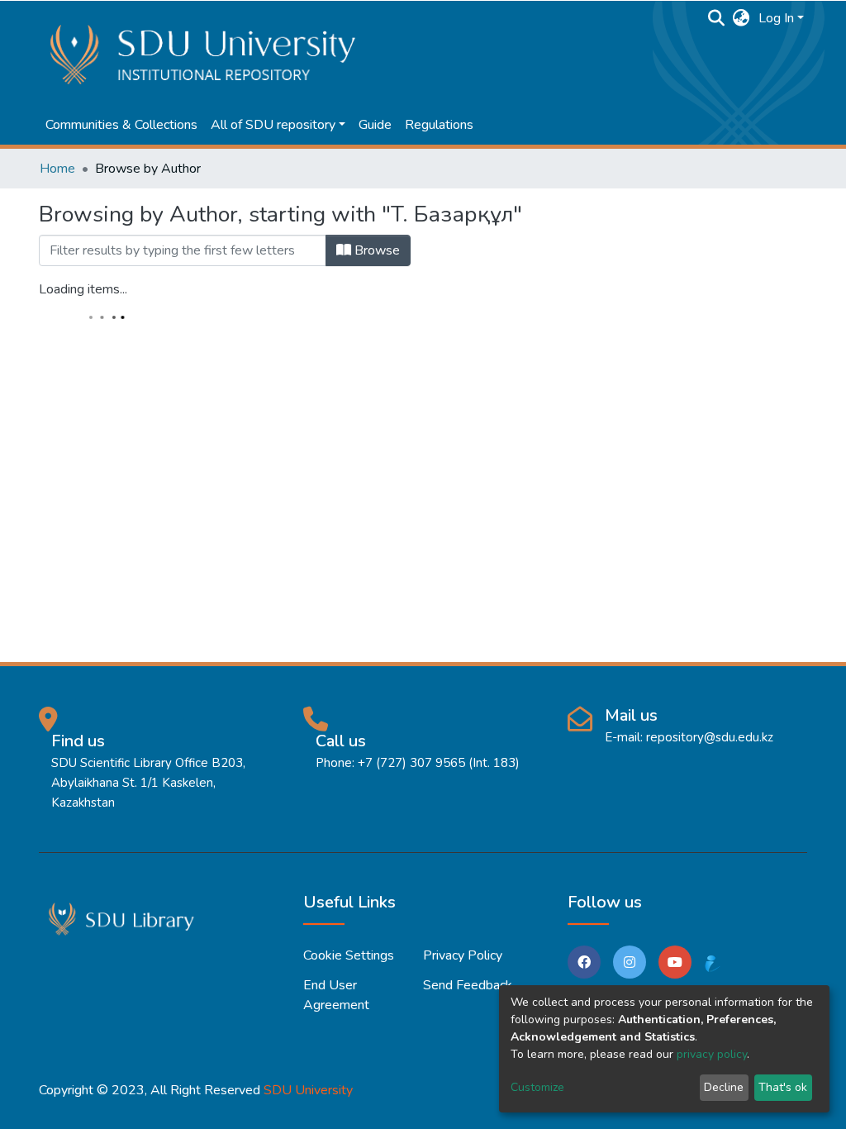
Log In (776, 18)
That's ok (782, 1087)
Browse (375, 250)
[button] (741, 18)
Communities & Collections (121, 125)
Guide (375, 125)
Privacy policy (462, 955)
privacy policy (712, 1054)
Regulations (439, 125)
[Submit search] (717, 18)
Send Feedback (467, 985)
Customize (537, 1087)
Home (57, 169)
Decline (724, 1087)
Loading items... (83, 289)
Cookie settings (348, 955)
